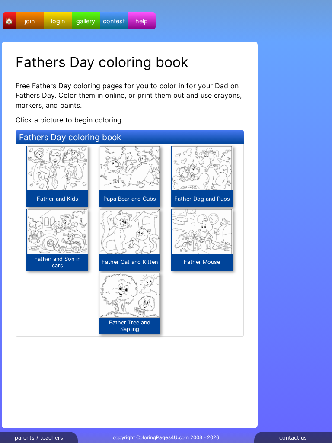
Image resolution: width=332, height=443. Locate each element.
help (141, 21)
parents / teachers (39, 437)
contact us (293, 437)
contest (114, 21)
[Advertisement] (297, 171)
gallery (85, 21)
